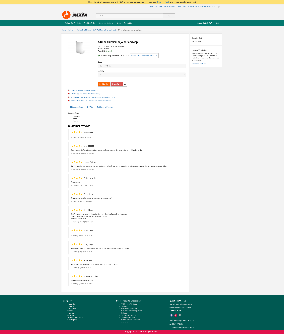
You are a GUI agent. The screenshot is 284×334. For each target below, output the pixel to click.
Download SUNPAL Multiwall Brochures (84, 90)
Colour (100, 62)
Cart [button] (217, 23)
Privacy (70, 311)
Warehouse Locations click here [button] (144, 55)
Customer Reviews (169, 7)
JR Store (141, 332)
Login (218, 7)
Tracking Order (181, 7)
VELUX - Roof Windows (129, 304)
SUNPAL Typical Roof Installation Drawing (85, 94)
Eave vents (124, 322)
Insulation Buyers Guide (207, 7)
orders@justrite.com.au (184, 304)
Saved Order (71, 308)
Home (151, 7)
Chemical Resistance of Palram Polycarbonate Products (90, 101)
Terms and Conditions (75, 317)
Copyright (70, 313)
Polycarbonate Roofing (129, 308)
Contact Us (128, 23)
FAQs (197, 7)
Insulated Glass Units (128, 317)
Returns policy (72, 320)
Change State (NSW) (204, 23)
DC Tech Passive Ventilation (130, 320)
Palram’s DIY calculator (199, 63)
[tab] (76, 107)
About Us (70, 306)
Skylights (124, 313)
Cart (160, 7)
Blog (156, 7)
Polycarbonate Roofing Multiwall (132, 311)
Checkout (191, 7)
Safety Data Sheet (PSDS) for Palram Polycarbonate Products (92, 97)
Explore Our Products (73, 23)
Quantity (101, 71)
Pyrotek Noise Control (128, 315)
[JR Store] (75, 15)
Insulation (124, 306)
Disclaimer (71, 315)
